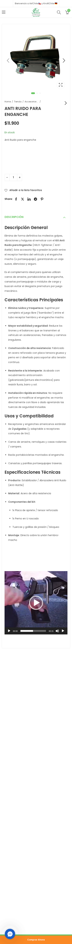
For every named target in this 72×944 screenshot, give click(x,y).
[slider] (33, 631)
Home (8, 101)
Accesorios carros (32, 101)
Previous (8, 60)
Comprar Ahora (36, 939)
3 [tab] (40, 93)
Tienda (17, 101)
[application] (36, 602)
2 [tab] (37, 93)
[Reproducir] (9, 631)
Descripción (14, 217)
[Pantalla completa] (63, 631)
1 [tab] (33, 93)
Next (63, 60)
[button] (36, 603)
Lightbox (61, 85)
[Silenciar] (57, 631)
